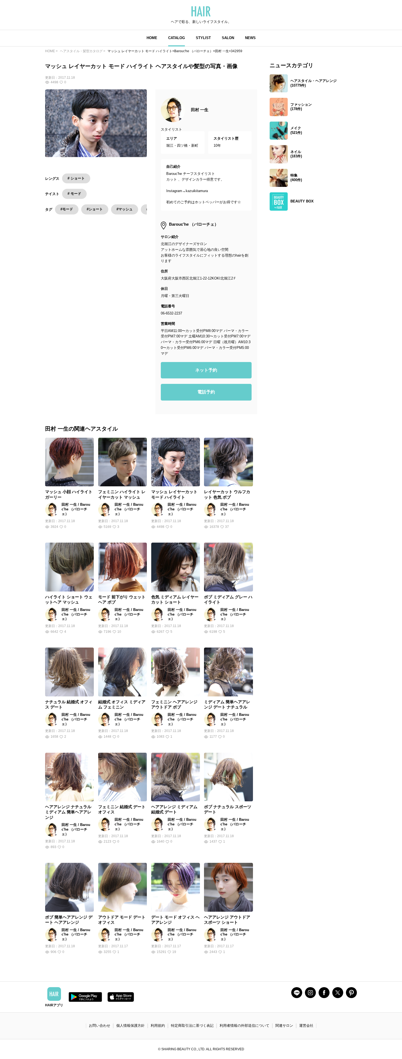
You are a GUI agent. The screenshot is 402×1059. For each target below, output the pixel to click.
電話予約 (206, 392)
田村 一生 (199, 109)
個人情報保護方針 (130, 1025)
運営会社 (306, 1025)
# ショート (76, 178)
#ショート (95, 209)
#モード (66, 209)
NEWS (250, 38)
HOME (152, 38)
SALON (228, 38)
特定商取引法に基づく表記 (192, 1025)
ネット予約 (206, 370)
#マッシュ (124, 209)
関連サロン (284, 1025)
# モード (74, 194)
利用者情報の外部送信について (244, 1025)
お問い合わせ (99, 1025)
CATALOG (176, 38)
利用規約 (158, 1025)
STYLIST (203, 38)
